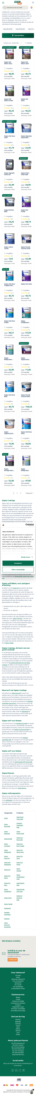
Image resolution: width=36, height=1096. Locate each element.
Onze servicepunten (18, 981)
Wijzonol (18, 1030)
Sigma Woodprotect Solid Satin (8, 469)
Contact (18, 999)
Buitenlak (18, 1023)
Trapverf (18, 1025)
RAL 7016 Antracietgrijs (18, 1047)
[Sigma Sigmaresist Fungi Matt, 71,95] (26, 349)
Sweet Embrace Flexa (18, 1054)
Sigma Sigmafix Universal (9, 173)
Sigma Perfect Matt (9, 210)
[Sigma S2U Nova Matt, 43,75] (9, 386)
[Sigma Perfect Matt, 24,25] (9, 201)
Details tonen (25, 557)
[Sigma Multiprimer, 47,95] (26, 460)
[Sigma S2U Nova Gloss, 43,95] (26, 423)
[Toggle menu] (3, 2)
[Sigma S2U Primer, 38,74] (26, 201)
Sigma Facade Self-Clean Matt (23, 762)
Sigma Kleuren (22, 788)
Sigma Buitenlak (20, 29)
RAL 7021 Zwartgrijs (18, 1050)
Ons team (18, 975)
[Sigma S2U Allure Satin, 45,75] (26, 53)
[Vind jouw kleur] (31, 7)
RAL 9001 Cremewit (18, 1045)
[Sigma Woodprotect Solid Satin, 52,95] (9, 460)
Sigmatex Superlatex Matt (20, 825)
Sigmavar (7, 918)
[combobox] (15, 8)
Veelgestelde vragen (18, 1006)
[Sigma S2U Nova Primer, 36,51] (9, 312)
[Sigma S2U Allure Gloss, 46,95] (9, 53)
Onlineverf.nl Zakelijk (18, 1001)
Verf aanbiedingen (18, 986)
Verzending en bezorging (18, 1010)
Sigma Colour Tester (8, 247)
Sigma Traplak (9, 643)
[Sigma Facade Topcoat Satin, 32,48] (26, 238)
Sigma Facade (8, 839)
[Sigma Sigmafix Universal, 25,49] (9, 164)
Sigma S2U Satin (26, 284)
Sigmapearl (25, 711)
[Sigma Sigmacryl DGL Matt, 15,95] (9, 423)
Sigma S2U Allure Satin (25, 62)
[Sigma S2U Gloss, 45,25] (26, 90)
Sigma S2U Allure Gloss (8, 62)
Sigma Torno (8, 898)
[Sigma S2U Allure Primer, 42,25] (9, 90)
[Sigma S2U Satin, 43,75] (26, 275)
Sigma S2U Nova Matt (9, 395)
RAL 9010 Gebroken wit (18, 1043)
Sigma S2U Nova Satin (9, 136)
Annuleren (18, 1005)
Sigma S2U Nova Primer (9, 321)
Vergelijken (9, 68)
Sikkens (18, 1028)
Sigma (6, 818)
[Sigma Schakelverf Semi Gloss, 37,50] (26, 312)
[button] (29, 493)
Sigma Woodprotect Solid (20, 877)
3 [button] (20, 493)
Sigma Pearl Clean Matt (25, 173)
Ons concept (18, 984)
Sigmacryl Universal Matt (21, 729)
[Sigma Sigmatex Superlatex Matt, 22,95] (26, 127)
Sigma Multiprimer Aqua (8, 358)
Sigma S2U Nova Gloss (26, 432)
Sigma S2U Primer (24, 210)
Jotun (18, 1032)
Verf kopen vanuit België (18, 1008)
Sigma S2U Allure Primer (8, 99)
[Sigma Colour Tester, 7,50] (9, 238)
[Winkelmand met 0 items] (33, 2)
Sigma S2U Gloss (24, 99)
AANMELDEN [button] (12, 960)
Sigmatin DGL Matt (21, 723)
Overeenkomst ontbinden (18, 1003)
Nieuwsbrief (18, 983)
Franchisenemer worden (18, 988)
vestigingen (8, 800)
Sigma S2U (16, 588)
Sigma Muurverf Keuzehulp (7, 925)
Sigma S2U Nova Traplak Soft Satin (9, 284)
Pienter (18, 1034)
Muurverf (18, 1019)
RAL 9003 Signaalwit (18, 1052)
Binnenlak (18, 1021)
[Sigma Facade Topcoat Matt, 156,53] (26, 386)
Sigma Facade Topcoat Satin (25, 247)
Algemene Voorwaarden (9, 1092)
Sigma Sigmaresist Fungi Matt (25, 358)
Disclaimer (20, 1092)
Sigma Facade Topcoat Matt (25, 395)
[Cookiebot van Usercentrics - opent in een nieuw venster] (25, 525)
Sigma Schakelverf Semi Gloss (25, 321)
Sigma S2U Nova (17, 618)
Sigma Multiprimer (25, 469)
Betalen (18, 997)
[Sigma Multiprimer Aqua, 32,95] (9, 349)
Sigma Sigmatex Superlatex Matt (26, 136)
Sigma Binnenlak (7, 29)
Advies (18, 977)
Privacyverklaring (28, 1092)
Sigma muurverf (16, 693)
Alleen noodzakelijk (18, 569)
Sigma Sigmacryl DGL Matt (9, 432)
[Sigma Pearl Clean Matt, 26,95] (26, 164)
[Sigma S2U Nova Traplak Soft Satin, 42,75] (9, 275)
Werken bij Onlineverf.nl (18, 979)
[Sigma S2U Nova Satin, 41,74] (9, 127)
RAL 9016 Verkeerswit (18, 1049)
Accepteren (18, 563)
